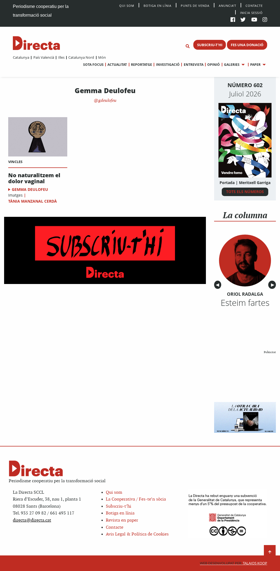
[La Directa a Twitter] (243, 20)
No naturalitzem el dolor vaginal (34, 178)
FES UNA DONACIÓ (247, 44)
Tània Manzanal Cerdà (32, 201)
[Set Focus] (187, 46)
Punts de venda (195, 5)
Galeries (232, 64)
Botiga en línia (157, 5)
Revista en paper (122, 520)
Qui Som (126, 5)
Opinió (213, 64)
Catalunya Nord (81, 57)
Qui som (114, 492)
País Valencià (43, 57)
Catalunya (21, 57)
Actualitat (117, 64)
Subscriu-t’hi (118, 506)
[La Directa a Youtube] (254, 20)
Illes (61, 57)
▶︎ (273, 285)
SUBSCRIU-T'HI (209, 44)
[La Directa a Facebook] (233, 20)
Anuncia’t (227, 5)
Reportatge (141, 64)
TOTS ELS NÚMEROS (245, 191)
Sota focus (93, 64)
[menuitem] (21, 57)
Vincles (15, 161)
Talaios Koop (233, 563)
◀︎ (218, 285)
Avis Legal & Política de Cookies (137, 534)
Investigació (167, 64)
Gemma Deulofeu (30, 189)
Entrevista (193, 64)
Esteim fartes (245, 302)
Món (102, 57)
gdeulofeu (106, 100)
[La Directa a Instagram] (264, 20)
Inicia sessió (251, 12)
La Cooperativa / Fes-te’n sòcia (136, 499)
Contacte (254, 5)
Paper (255, 64)
